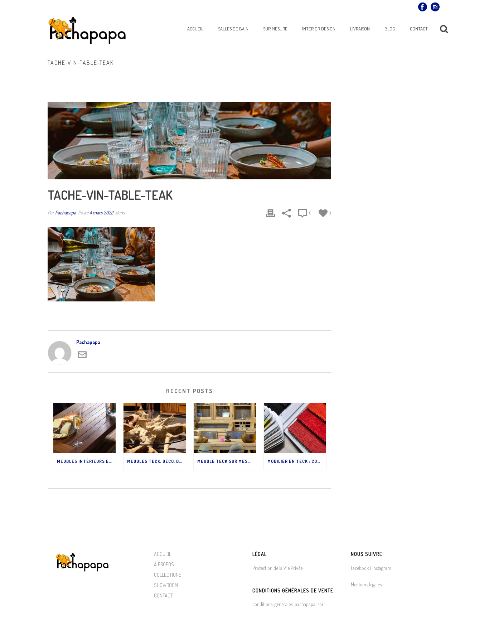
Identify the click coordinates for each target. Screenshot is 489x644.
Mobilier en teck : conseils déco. (296, 461)
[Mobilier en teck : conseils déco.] (295, 428)
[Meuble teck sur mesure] (225, 428)
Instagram (381, 568)
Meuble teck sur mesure (226, 461)
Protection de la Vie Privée (277, 568)
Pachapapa (65, 212)
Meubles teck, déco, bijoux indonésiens (156, 461)
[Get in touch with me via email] (82, 357)
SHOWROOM (166, 585)
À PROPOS (164, 564)
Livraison (360, 29)
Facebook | (361, 568)
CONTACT (163, 595)
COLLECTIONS (167, 575)
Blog (389, 29)
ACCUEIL (162, 554)
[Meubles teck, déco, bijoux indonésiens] (155, 428)
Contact (419, 29)
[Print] (270, 213)
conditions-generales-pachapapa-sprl (288, 604)
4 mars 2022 (101, 212)
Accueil (195, 29)
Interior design (318, 29)
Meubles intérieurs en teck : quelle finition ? (86, 461)
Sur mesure (275, 29)
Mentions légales (366, 584)
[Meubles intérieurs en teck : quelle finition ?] (84, 428)
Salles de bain (233, 29)
